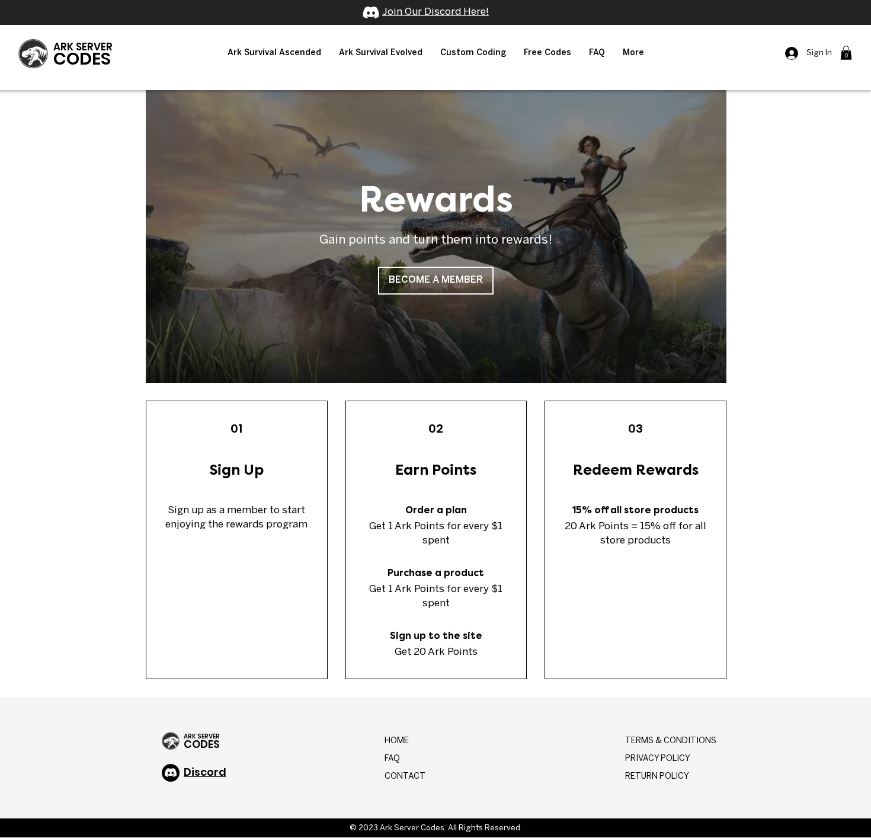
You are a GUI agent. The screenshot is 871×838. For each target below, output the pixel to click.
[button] (274, 53)
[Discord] (371, 12)
